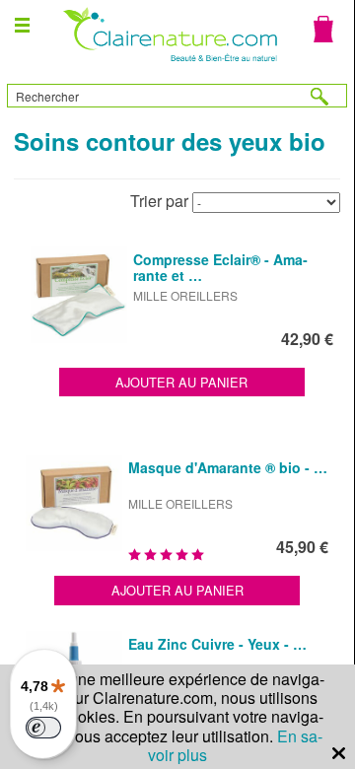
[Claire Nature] (168, 63)
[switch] (43, 727)
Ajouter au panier (181, 382)
